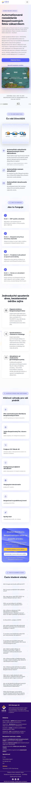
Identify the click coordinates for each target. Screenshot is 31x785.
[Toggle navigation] (27, 2)
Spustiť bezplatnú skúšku (15, 65)
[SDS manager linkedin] (18, 779)
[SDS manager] (5, 2)
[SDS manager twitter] (15, 779)
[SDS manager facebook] (13, 779)
